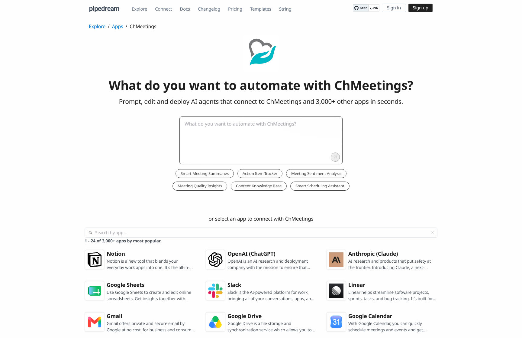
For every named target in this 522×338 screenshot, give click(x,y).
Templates (260, 9)
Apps (117, 26)
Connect (163, 9)
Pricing (235, 9)
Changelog (209, 9)
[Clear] (432, 232)
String (285, 9)
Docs (185, 9)
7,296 (374, 8)
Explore (139, 9)
